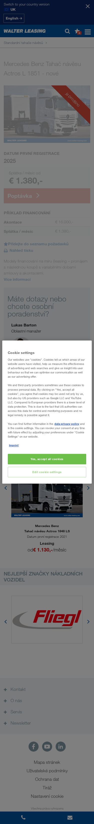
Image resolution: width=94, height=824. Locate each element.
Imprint (14, 445)
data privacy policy (66, 424)
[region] (46, 412)
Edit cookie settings (46, 472)
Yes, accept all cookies (47, 459)
